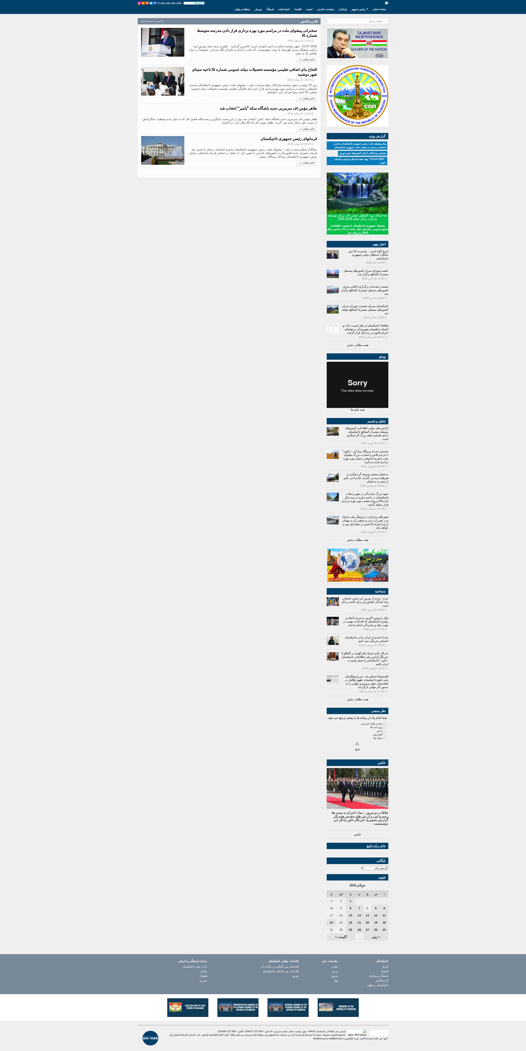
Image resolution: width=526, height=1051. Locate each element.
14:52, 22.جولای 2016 (300, 113)
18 (384, 922)
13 (367, 915)
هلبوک (203, 975)
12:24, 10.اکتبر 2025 (374, 278)
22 (350, 922)
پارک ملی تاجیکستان (194, 966)
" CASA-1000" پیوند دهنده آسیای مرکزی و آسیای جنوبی (360, 161)
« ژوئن (376, 937)
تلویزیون (378, 734)
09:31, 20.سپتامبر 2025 (373, 337)
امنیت (309, 9)
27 (367, 929)
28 (359, 929)
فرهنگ (270, 9)
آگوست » (341, 937)
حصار (204, 971)
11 (384, 915)
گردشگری (382, 980)
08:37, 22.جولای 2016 (300, 144)
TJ (158, 3)
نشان (335, 966)
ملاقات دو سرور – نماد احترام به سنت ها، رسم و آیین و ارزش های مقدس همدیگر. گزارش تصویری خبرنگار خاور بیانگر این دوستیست (359, 818)
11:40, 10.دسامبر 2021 (373, 691)
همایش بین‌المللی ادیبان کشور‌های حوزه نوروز (362, 153)
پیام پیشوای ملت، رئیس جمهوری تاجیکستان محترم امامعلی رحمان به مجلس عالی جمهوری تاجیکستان (360, 145)
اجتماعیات (284, 9)
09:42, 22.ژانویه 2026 (374, 609)
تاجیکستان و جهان (377, 985)
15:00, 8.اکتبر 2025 (375, 298)
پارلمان (343, 9)
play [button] (189, 3)
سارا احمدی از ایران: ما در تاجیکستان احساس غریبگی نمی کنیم (366, 639)
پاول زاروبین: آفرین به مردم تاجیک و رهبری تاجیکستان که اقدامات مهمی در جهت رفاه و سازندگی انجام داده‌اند (365, 621)
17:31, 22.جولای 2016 (300, 40)
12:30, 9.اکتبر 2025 (375, 629)
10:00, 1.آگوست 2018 (374, 532)
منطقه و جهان (242, 9)
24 (331, 922)
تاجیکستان (382, 961)
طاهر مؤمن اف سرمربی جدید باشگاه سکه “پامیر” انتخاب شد (268, 108)
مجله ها (378, 738)
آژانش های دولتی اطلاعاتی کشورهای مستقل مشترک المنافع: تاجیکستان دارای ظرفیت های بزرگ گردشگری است (366, 433)
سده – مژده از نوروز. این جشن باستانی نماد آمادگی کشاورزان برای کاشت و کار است (364, 601)
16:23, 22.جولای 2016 (300, 79)
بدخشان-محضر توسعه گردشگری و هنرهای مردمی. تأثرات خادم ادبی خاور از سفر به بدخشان (365, 477)
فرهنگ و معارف (378, 975)
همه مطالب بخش (357, 345)
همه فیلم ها (358, 409)
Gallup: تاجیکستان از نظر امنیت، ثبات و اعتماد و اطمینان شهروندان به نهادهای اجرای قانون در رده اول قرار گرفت (365, 329)
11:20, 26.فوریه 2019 (374, 443)
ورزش (258, 9)
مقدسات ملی (330, 961)
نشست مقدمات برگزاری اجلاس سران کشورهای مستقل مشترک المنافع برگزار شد (364, 290)
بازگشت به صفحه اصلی (152, 21)
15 (350, 915)
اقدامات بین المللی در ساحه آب (279, 966)
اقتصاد (297, 9)
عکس (357, 834)
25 (384, 929)
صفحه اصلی (379, 9)
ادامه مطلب (307, 59)
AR (173, 3)
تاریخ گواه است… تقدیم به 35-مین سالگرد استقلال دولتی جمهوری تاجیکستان (368, 254)
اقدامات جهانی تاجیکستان (283, 961)
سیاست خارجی (325, 9)
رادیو (380, 730)
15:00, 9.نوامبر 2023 (374, 668)
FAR (179, 3)
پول (336, 980)
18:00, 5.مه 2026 (376, 262)
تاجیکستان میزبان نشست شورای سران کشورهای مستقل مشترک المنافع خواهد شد (365, 309)
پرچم (335, 971)
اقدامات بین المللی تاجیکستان (281, 971)
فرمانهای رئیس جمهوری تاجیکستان (289, 138)
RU (163, 3)
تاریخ (385, 966)
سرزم (203, 980)
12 (375, 915)
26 (375, 929)
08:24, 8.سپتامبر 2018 (373, 485)
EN (168, 3)
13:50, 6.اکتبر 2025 (375, 317)
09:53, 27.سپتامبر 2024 (373, 645)
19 (375, 922)
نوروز (295, 975)
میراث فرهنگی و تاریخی (192, 961)
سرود (334, 975)
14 (359, 915)
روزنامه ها (376, 727)
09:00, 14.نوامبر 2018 (374, 466)
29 (350, 929)
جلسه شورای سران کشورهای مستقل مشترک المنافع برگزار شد (366, 272)
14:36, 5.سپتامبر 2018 (373, 508)
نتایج (357, 749)
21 (359, 922)
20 (367, 922)
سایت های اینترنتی (372, 723)
